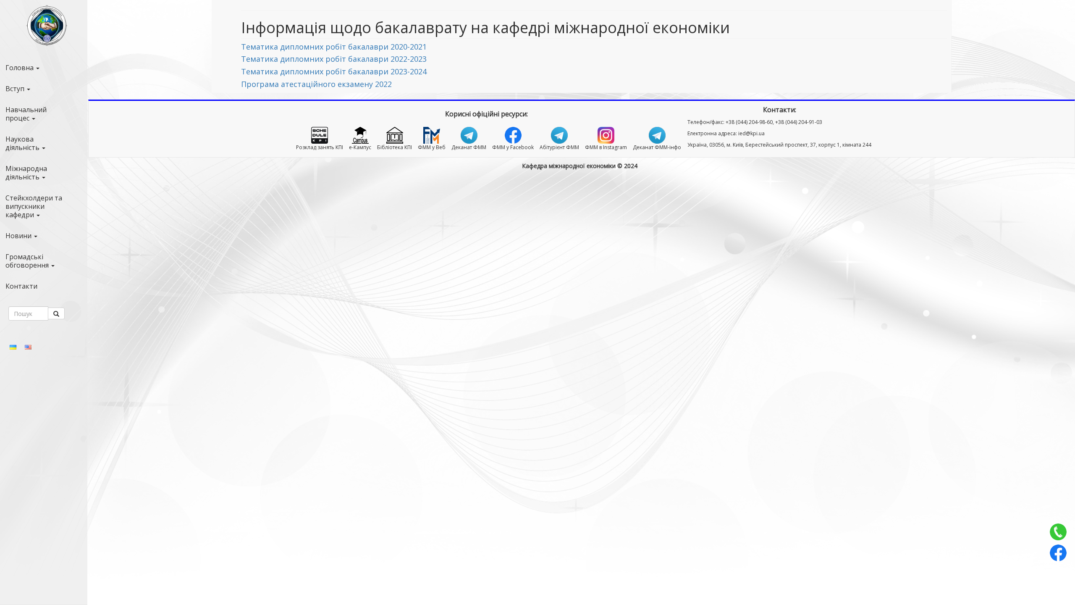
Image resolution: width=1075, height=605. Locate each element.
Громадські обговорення (27, 261)
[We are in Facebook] (1058, 552)
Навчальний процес (26, 114)
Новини (19, 235)
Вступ (15, 88)
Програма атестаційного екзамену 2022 (316, 84)
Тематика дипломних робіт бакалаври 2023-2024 (334, 71)
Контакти (21, 286)
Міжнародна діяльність (26, 173)
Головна (20, 67)
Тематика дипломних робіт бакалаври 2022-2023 (334, 59)
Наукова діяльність (23, 143)
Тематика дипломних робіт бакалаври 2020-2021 (334, 47)
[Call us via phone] (1058, 531)
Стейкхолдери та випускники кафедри (33, 206)
